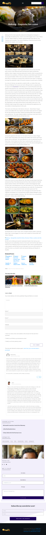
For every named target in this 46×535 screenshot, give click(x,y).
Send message (23, 497)
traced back (15, 86)
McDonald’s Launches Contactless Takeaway (14, 282)
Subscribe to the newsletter (23, 518)
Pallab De (37, 528)
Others (15, 441)
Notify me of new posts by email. (13, 341)
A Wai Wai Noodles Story (33, 282)
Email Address (23, 479)
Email (7, 318)
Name (7, 311)
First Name (23, 472)
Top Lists (26, 441)
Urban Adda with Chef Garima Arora (23, 432)
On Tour (11, 441)
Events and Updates (5, 441)
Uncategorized (31, 441)
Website (7, 324)
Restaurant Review (17, 27)
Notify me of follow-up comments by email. (16, 338)
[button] (12, 48)
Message (23, 486)
